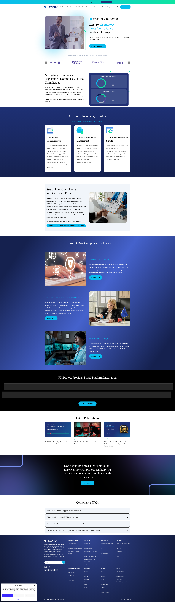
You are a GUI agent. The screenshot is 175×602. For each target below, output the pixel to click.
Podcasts (102, 576)
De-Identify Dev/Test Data (90, 551)
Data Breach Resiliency (89, 545)
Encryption (87, 573)
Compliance (87, 543)
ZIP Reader (71, 580)
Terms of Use (122, 599)
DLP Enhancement (88, 581)
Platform (62, 7)
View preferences (30, 595)
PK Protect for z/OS (73, 556)
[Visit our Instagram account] (54, 570)
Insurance (118, 548)
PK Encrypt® (71, 572)
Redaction (86, 579)
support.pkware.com (105, 589)
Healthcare (119, 551)
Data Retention (88, 548)
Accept (7, 595)
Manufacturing (119, 553)
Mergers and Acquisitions (90, 556)
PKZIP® (70, 578)
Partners (102, 581)
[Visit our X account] (51, 570)
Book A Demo (125, 7)
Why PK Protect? (72, 543)
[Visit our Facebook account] (48, 570)
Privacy (18, 599)
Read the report (105, 2)
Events (102, 579)
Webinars (102, 587)
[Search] (117, 7)
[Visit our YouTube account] (57, 570)
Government (119, 545)
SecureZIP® (71, 575)
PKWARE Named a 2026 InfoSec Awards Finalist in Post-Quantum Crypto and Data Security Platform (115, 444)
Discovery (86, 571)
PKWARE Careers (120, 573)
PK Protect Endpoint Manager (75, 548)
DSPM (85, 584)
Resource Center (104, 584)
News (106, 439)
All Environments (104, 553)
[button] (34, 585)
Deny (19, 595)
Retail (117, 556)
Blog (47, 439)
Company (96, 7)
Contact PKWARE (120, 576)
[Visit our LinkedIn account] (45, 570)
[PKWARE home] (51, 7)
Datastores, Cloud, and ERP (106, 543)
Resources (89, 7)
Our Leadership (120, 571)
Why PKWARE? (79, 7)
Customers (119, 579)
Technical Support (107, 7)
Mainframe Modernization (90, 553)
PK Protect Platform (73, 545)
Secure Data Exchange (89, 559)
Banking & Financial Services (123, 543)
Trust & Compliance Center (122, 581)
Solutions (70, 7)
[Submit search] (63, 562)
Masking (86, 576)
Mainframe (103, 550)
